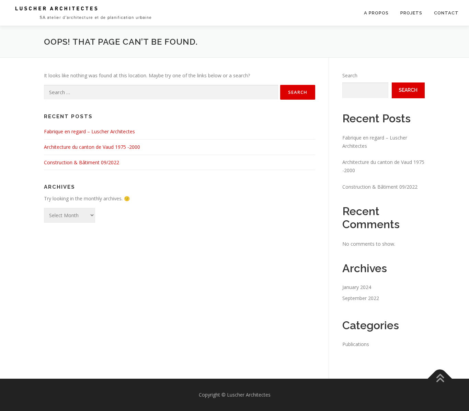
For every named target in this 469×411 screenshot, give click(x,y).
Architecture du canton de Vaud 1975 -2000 (92, 147)
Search (349, 75)
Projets (411, 12)
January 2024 (356, 287)
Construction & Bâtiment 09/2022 (81, 162)
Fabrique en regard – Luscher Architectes (89, 131)
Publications (355, 344)
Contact (446, 12)
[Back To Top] (440, 379)
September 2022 (360, 298)
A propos (376, 12)
